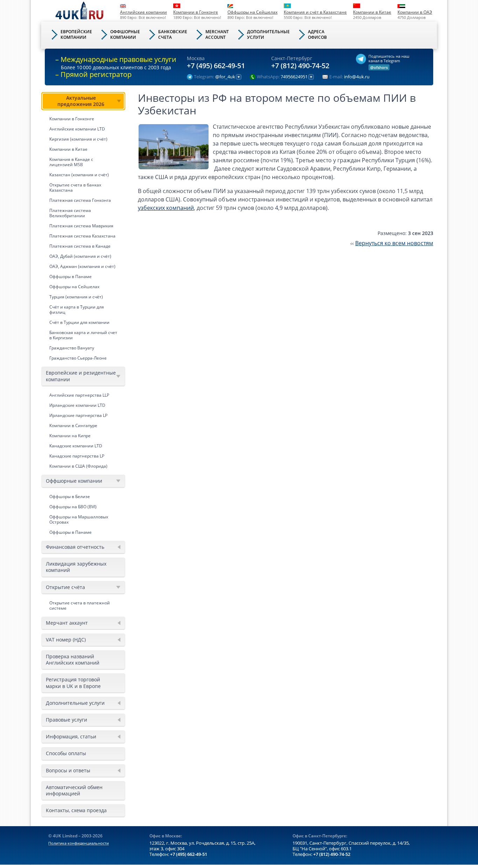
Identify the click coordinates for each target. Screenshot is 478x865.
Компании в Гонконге (195, 12)
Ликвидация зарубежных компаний (76, 566)
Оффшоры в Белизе (69, 496)
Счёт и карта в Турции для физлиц (76, 309)
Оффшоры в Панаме (70, 276)
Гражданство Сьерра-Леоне (78, 358)
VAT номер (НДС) (66, 639)
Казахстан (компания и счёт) (79, 175)
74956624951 (294, 77)
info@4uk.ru (357, 77)
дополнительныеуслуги (268, 34)
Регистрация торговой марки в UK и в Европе (73, 682)
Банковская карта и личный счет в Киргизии (83, 335)
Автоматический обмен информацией (74, 790)
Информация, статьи (71, 736)
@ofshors (379, 67)
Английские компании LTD (77, 129)
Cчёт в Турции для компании (79, 322)
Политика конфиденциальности (78, 843)
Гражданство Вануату (71, 348)
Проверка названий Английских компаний (72, 659)
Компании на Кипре (70, 436)
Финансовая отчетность (75, 547)
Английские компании (143, 12)
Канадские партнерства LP (76, 456)
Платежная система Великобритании (70, 213)
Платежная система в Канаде (80, 246)
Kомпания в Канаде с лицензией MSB (71, 162)
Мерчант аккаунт (67, 622)
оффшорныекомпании (125, 34)
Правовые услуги (66, 719)
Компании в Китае (372, 12)
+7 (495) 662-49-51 (216, 66)
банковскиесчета (172, 34)
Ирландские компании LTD (77, 405)
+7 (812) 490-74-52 (300, 66)
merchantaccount (217, 34)
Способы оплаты (66, 753)
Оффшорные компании (74, 480)
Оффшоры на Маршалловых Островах (78, 519)
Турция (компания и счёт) (76, 297)
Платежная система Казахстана (82, 236)
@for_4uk (225, 77)
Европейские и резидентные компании (81, 375)
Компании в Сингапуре (73, 425)
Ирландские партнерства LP (78, 415)
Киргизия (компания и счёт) (78, 139)
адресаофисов (317, 34)
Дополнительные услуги (75, 703)
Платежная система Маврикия (81, 226)
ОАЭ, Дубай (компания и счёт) (80, 256)
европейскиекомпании (76, 34)
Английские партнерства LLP (79, 395)
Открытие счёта (65, 587)
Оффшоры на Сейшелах (252, 12)
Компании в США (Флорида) (78, 466)
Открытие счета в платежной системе (79, 605)
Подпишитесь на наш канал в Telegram (388, 58)
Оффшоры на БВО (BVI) (73, 507)
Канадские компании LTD (75, 446)
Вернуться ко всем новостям (394, 243)
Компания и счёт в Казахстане (315, 12)
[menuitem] (83, 227)
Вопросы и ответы (68, 770)
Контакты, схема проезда (76, 810)
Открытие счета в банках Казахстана (75, 187)
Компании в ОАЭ (415, 12)
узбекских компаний (166, 208)
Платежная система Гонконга (80, 200)
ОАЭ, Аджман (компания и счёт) (82, 266)
